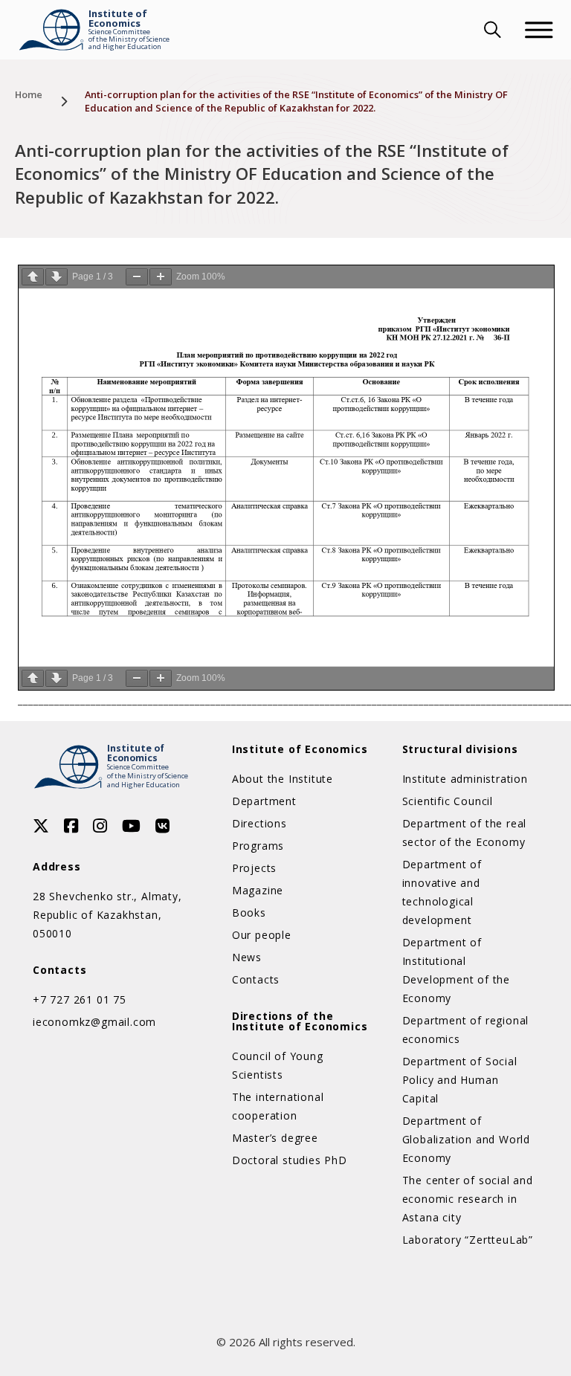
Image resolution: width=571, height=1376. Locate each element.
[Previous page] (33, 276)
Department (264, 801)
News (247, 957)
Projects (254, 868)
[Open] (539, 29)
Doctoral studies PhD (289, 1160)
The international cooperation (278, 1106)
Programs (258, 846)
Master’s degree (275, 1138)
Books (249, 912)
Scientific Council (447, 801)
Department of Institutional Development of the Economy (456, 970)
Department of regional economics (465, 1029)
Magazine (257, 890)
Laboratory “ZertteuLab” (467, 1240)
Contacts (256, 979)
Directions (259, 823)
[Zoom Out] (137, 276)
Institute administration (465, 779)
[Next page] (56, 276)
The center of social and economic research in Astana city (467, 1198)
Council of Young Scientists (277, 1065)
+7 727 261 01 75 (79, 999)
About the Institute (282, 779)
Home (28, 94)
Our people (261, 935)
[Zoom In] (160, 276)
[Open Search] (490, 30)
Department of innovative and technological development (442, 892)
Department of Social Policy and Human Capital (459, 1079)
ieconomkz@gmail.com (94, 1022)
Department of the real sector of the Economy (464, 832)
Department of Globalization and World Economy (466, 1139)
